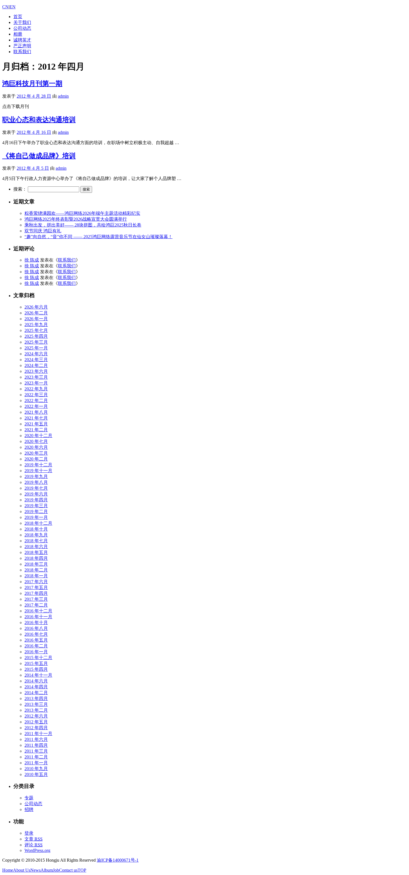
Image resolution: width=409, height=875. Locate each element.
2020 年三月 (36, 453)
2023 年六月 (36, 371)
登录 (28, 833)
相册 (17, 34)
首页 (17, 16)
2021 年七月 (36, 418)
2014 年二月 (36, 692)
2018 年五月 (36, 552)
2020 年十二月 (38, 435)
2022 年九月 (36, 388)
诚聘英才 (22, 40)
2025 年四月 (36, 336)
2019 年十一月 (38, 470)
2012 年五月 (36, 721)
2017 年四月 (36, 593)
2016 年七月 (36, 634)
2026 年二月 (36, 312)
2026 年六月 (36, 307)
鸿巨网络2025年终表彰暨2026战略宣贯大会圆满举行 (75, 219)
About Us (21, 870)
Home (7, 870)
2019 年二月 (36, 511)
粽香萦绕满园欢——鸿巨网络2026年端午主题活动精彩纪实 (82, 213)
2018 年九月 (36, 535)
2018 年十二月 (38, 523)
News (35, 870)
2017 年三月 (36, 599)
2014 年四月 (36, 686)
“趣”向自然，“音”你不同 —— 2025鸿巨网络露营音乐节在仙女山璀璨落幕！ (98, 236)
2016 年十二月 (38, 610)
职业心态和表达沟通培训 (39, 119)
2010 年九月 (36, 768)
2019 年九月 (36, 476)
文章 (33, 839)
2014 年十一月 (38, 675)
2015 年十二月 (38, 657)
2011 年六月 (36, 739)
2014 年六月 (36, 681)
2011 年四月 (36, 745)
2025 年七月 (36, 330)
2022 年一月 (36, 406)
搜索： (20, 189)
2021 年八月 (36, 412)
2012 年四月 (36, 727)
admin (63, 96)
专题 (28, 797)
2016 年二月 (36, 646)
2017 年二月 (36, 605)
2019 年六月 (36, 494)
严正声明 (22, 45)
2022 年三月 (36, 394)
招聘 (28, 809)
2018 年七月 (36, 540)
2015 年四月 (36, 669)
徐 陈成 (31, 260)
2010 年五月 (36, 774)
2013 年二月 (36, 710)
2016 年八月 (36, 628)
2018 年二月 (36, 570)
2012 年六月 (36, 716)
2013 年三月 (36, 704)
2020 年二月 (36, 459)
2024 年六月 (36, 353)
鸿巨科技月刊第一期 (32, 83)
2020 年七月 (36, 441)
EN (12, 6)
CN (5, 6)
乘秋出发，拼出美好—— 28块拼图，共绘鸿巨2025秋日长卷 (82, 225)
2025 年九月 (36, 324)
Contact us (68, 870)
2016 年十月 (36, 622)
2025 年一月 (36, 348)
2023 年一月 (36, 383)
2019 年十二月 (38, 464)
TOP (82, 870)
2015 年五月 (36, 663)
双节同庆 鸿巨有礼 (42, 230)
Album (47, 870)
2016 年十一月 (38, 616)
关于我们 (22, 22)
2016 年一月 (36, 651)
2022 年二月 (36, 400)
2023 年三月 (36, 377)
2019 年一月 (36, 517)
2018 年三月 (36, 564)
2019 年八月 (36, 482)
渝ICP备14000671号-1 (118, 860)
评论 (33, 844)
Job (56, 870)
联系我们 (22, 51)
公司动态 (22, 28)
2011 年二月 (36, 757)
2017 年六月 (36, 581)
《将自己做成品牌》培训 (39, 155)
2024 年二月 (36, 365)
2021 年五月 (36, 424)
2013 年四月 (36, 698)
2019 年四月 (36, 499)
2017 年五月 (36, 587)
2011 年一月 (36, 762)
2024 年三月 (36, 359)
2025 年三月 (36, 342)
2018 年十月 (36, 529)
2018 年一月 (36, 575)
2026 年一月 (36, 318)
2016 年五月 (36, 640)
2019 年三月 (36, 505)
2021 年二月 (36, 429)
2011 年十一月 (38, 733)
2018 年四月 (36, 558)
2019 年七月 (36, 488)
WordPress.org (37, 850)
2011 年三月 (36, 751)
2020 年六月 (36, 447)
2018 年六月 (36, 546)
